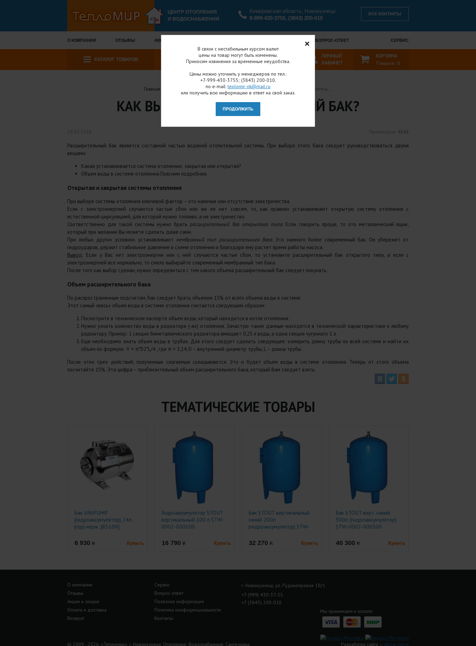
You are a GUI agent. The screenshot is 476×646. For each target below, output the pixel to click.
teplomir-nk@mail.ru (249, 86)
